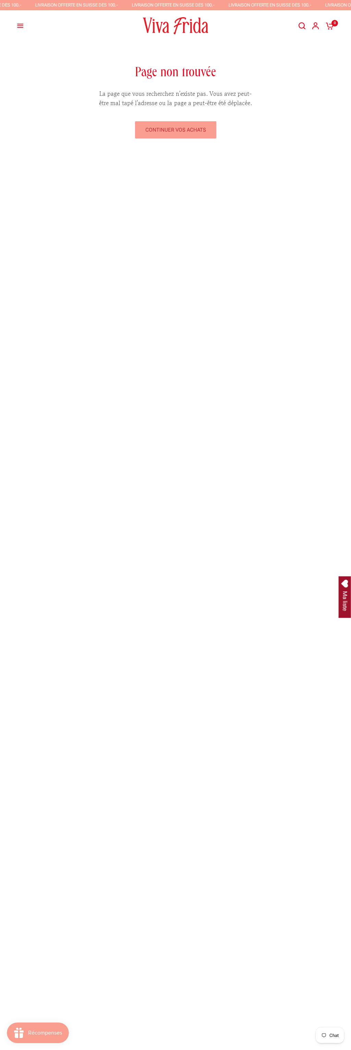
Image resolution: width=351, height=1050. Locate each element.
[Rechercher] (302, 25)
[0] (328, 25)
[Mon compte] (315, 25)
